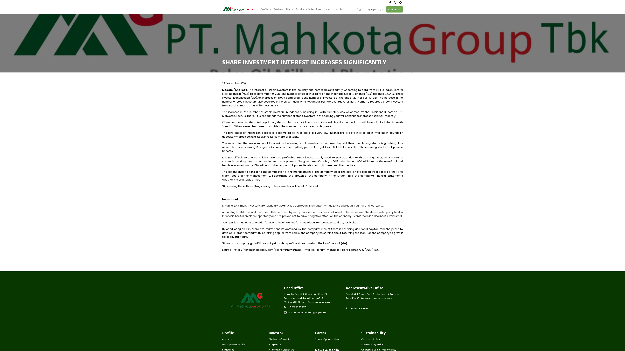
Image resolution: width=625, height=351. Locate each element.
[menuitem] (308, 9)
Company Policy (370, 339)
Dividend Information (280, 339)
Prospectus (275, 344)
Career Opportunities (327, 339)
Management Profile (233, 344)
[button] (340, 9)
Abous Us (227, 339)
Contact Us (394, 9)
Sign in (361, 9)
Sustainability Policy (372, 344)
